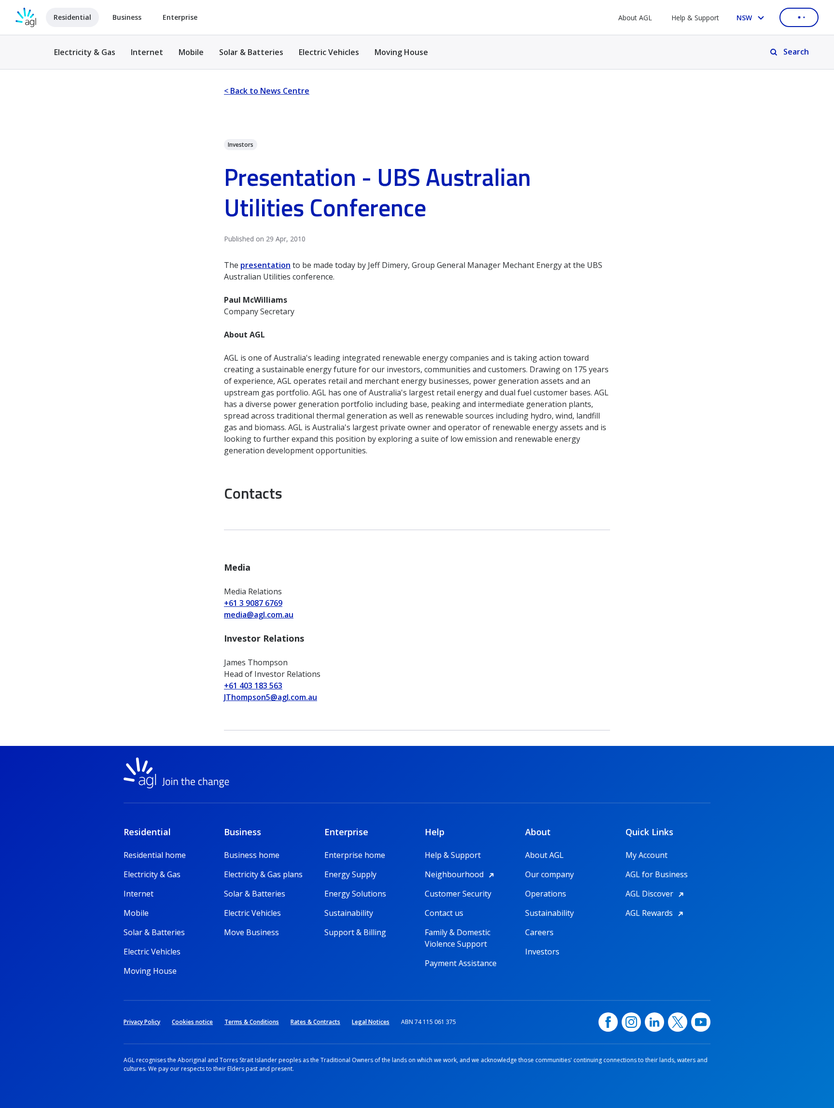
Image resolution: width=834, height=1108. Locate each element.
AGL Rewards (656, 913)
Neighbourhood (461, 874)
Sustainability (348, 913)
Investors (542, 951)
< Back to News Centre (266, 90)
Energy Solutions (355, 893)
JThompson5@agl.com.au (270, 697)
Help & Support (695, 17)
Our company (549, 874)
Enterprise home (354, 855)
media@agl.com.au (258, 614)
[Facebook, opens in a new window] (608, 1022)
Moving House (401, 52)
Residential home (155, 855)
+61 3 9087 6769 (253, 603)
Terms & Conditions (251, 1022)
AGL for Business (657, 874)
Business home (251, 855)
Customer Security (458, 893)
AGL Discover (656, 893)
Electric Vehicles (329, 52)
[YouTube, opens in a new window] (700, 1022)
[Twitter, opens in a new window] (677, 1022)
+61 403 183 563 (253, 685)
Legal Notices (370, 1022)
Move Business (251, 932)
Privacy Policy (142, 1022)
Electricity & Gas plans (263, 874)
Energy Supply (350, 874)
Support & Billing (355, 932)
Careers (539, 932)
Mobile (191, 52)
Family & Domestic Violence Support (457, 932)
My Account (646, 855)
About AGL (635, 17)
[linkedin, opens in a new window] (654, 1022)
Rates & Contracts (315, 1022)
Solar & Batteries (251, 52)
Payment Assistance (461, 963)
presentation (265, 265)
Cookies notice (192, 1022)
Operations (545, 893)
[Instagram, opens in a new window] (631, 1022)
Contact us (444, 913)
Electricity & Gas (84, 57)
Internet (147, 52)
